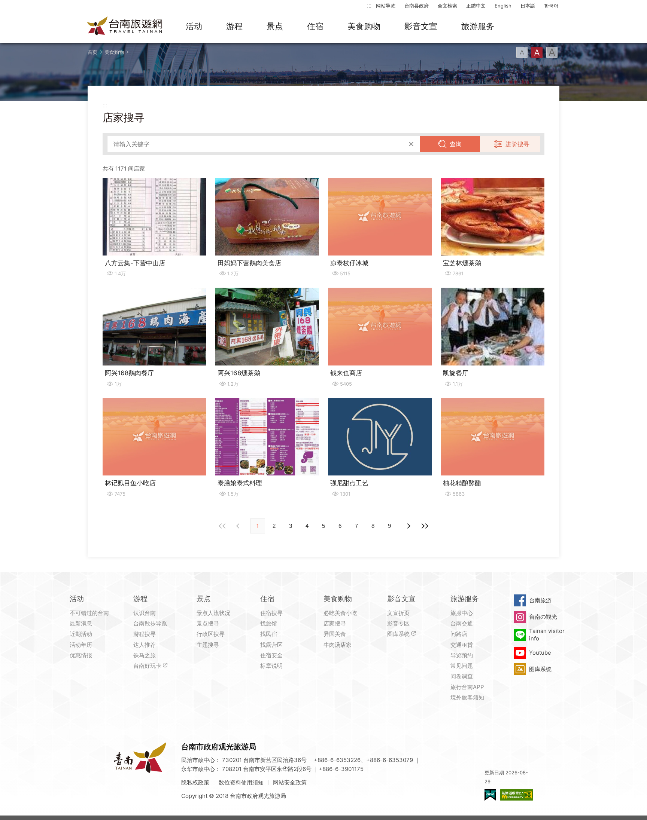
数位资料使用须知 (241, 782)
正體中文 (476, 6)
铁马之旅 (144, 655)
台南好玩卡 (147, 665)
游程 (234, 26)
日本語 (527, 6)
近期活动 (81, 633)
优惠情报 (81, 655)
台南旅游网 (125, 26)
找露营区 (271, 644)
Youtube (540, 652)
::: (369, 5)
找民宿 (268, 633)
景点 (275, 26)
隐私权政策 (195, 782)
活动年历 (81, 644)
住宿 (315, 26)
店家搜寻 (335, 623)
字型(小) (522, 52)
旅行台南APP (467, 687)
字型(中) (537, 52)
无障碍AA (516, 795)
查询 (456, 144)
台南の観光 (543, 616)
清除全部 (411, 144)
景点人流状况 (213, 612)
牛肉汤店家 (338, 644)
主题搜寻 (208, 644)
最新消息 (81, 623)
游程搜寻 (144, 633)
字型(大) (552, 52)
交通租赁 (461, 644)
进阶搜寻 (517, 144)
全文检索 (447, 6)
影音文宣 (420, 26)
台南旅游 (540, 600)
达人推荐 (144, 644)
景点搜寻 (208, 623)
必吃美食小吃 (340, 612)
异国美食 (335, 633)
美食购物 (363, 26)
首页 (92, 52)
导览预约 (461, 655)
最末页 (424, 525)
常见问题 (461, 665)
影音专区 (398, 623)
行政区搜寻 (211, 633)
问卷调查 (461, 676)
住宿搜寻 (271, 612)
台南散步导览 (150, 623)
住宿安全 (271, 655)
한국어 (551, 6)
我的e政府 (490, 795)
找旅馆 (268, 623)
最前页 (222, 525)
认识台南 (144, 612)
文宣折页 (398, 612)
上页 (408, 525)
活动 (194, 26)
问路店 (458, 633)
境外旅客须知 (467, 697)
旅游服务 (477, 26)
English (503, 6)
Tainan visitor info (547, 634)
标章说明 (271, 665)
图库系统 (398, 633)
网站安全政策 (290, 782)
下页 (238, 525)
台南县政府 (416, 6)
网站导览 (385, 6)
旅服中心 (461, 612)
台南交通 (461, 623)
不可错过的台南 (89, 612)
